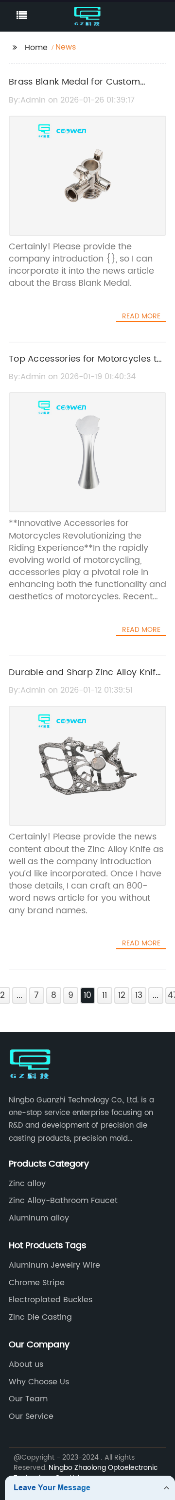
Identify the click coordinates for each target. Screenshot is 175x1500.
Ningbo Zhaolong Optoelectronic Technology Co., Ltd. (86, 1472)
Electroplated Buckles (50, 1300)
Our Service (31, 1416)
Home (36, 47)
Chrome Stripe (37, 1283)
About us (26, 1364)
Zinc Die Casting (40, 1317)
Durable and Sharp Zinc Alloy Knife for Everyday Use (85, 679)
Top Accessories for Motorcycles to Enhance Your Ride (85, 366)
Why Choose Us (39, 1382)
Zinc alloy (27, 1183)
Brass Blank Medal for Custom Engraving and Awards (74, 89)
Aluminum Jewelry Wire (54, 1265)
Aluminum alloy (39, 1218)
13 (138, 995)
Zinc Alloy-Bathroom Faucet (63, 1200)
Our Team (28, 1399)
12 (121, 995)
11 (104, 995)
